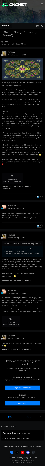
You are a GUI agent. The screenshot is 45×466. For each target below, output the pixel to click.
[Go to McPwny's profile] (4, 207)
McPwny (12, 206)
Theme (11, 458)
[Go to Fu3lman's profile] (4, 53)
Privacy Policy (22, 458)
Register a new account (22, 388)
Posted (17, 55)
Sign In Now (22, 403)
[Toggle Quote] (5, 244)
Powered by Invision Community (22, 462)
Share (11, 417)
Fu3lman (7, 42)
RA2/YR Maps (21, 44)
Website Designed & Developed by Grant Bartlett (22, 446)
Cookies (33, 458)
